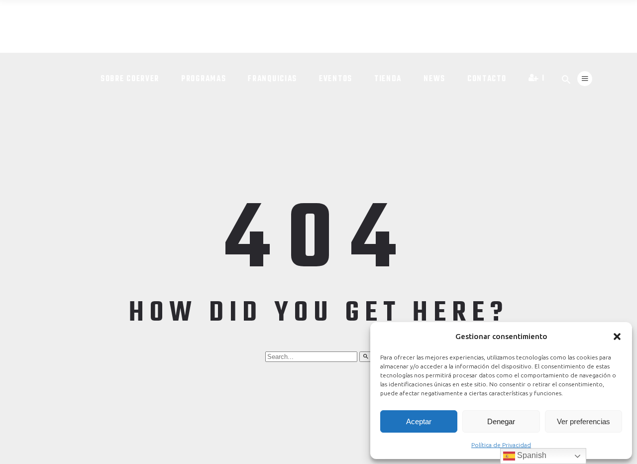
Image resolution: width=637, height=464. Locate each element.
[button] (617, 337)
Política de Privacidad (501, 445)
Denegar (501, 421)
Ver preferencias (583, 421)
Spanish (530, 455)
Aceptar (418, 421)
